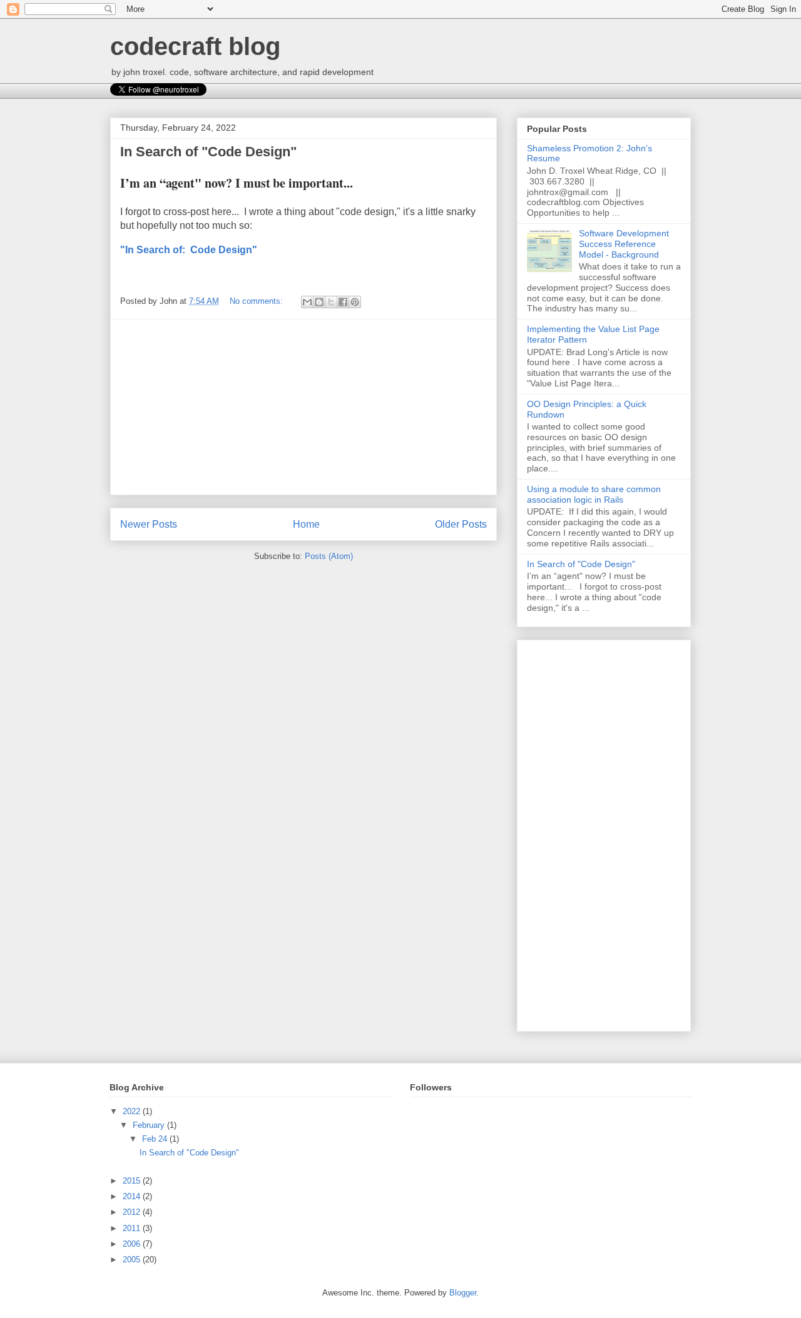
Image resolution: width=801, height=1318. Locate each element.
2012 (133, 1212)
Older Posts (461, 524)
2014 (133, 1196)
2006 (133, 1244)
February (150, 1125)
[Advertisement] (303, 407)
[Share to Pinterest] (355, 302)
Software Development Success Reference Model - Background (624, 243)
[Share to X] (331, 302)
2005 (133, 1259)
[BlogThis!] (319, 302)
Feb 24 (156, 1139)
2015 (133, 1180)
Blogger (462, 1292)
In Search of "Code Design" (208, 151)
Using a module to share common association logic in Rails (594, 494)
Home (306, 524)
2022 (133, 1111)
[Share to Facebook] (343, 302)
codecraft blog (195, 46)
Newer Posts (148, 524)
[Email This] (307, 302)
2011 (133, 1228)
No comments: (257, 301)
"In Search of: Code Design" (188, 249)
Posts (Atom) (329, 556)
